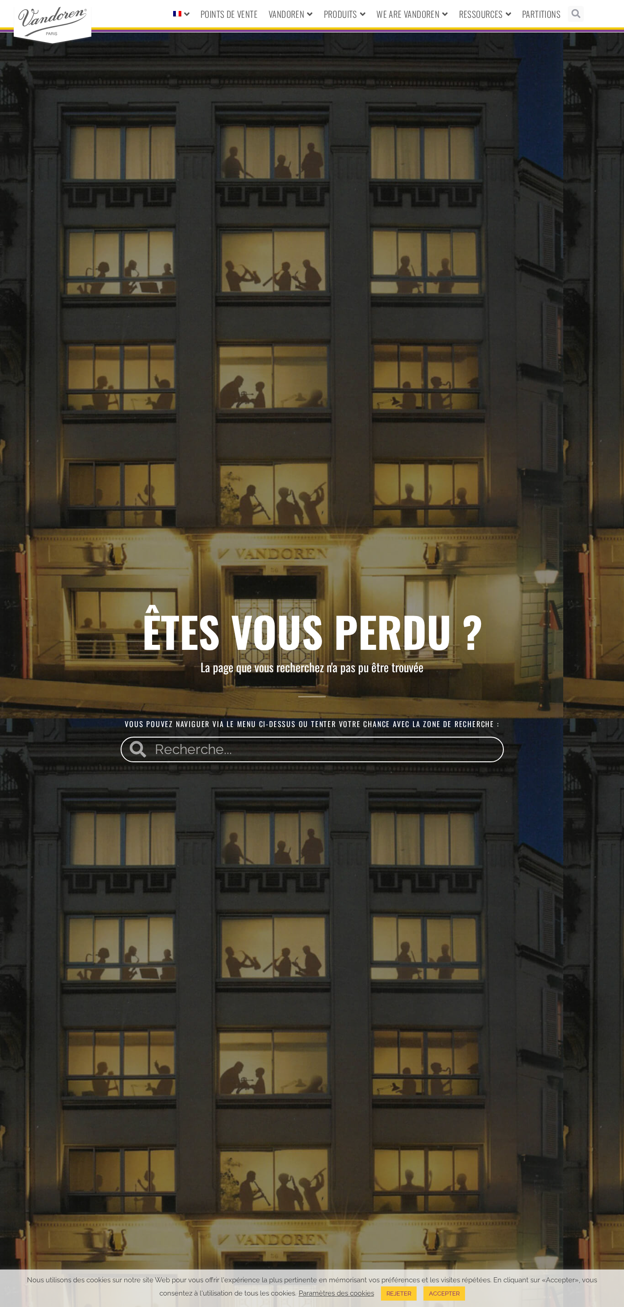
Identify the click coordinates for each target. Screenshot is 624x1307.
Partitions (541, 13)
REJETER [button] (398, 1293)
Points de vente (229, 13)
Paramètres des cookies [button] (336, 1293)
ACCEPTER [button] (444, 1293)
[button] (576, 14)
